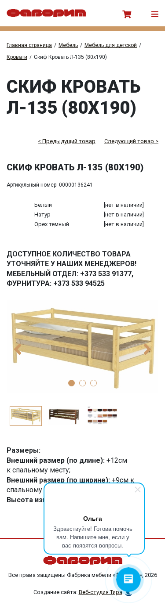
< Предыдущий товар (66, 141)
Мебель (68, 45)
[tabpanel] (82, 346)
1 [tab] (71, 383)
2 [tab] (82, 383)
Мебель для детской (110, 45)
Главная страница (29, 45)
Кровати (17, 57)
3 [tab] (93, 383)
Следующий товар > (131, 141)
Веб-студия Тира (100, 592)
